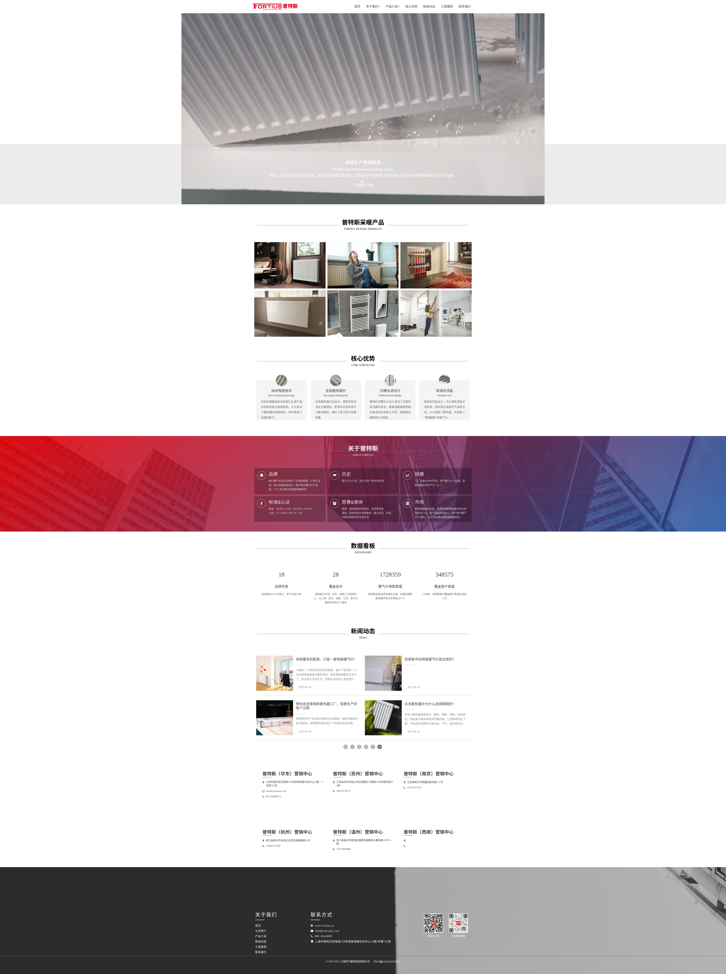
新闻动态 (429, 6)
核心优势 (411, 6)
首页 (357, 6)
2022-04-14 (305, 687)
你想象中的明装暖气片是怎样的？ (430, 659)
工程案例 (447, 6)
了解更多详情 (363, 185)
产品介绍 (261, 936)
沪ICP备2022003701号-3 (387, 961)
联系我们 (465, 6)
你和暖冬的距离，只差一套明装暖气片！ (326, 659)
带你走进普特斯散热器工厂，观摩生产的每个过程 (326, 706)
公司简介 (261, 931)
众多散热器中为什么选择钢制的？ (430, 704)
